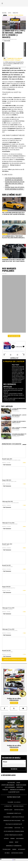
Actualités (11, 782)
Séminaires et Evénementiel (14, 845)
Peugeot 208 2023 (6, 586)
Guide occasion (21, 785)
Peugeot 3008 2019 (6, 480)
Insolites (15, 12)
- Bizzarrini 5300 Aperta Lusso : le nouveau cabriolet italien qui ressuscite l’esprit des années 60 (13, 390)
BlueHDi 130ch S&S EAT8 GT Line (9, 481)
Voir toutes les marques (14, 336)
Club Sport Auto (13, 792)
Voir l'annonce (6, 464)
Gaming (14, 849)
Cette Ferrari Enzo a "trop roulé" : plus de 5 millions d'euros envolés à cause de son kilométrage (13, 237)
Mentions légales (18, 806)
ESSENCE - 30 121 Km (6, 654)
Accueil (4, 12)
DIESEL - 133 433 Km (6, 484)
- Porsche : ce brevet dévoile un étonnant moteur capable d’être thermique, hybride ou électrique (13, 395)
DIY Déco (7, 853)
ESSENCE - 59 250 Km (6, 633)
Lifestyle (20, 787)
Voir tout (4, 273)
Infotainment (20, 838)
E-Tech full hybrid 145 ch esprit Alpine (11, 460)
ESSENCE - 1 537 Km (6, 462)
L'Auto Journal (8, 827)
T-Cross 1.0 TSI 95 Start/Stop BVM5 (9, 524)
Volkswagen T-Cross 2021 (8, 629)
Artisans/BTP (21, 849)
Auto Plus (17, 827)
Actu (9, 12)
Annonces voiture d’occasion (11, 820)
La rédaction (8, 806)
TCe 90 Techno (5, 545)
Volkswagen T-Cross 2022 (8, 522)
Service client (8, 809)
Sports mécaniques (7, 785)
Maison (11, 842)
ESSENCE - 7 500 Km (6, 611)
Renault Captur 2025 (7, 458)
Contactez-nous (18, 809)
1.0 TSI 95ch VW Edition (7, 609)
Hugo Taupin (7, 40)
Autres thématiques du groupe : (14, 835)
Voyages (6, 838)
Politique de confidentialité (14, 824)
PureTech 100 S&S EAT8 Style (8, 587)
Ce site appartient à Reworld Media (14, 831)
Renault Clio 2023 (6, 565)
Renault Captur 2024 (7, 544)
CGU (23, 820)
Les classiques (10, 787)
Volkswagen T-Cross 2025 (8, 607)
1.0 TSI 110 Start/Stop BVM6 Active (9, 630)
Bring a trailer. (11, 89)
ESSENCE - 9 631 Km (6, 590)
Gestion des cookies (17, 853)
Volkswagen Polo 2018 (7, 501)
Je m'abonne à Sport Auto (14, 813)
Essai (18, 782)
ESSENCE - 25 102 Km (6, 526)
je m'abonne (14, 702)
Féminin (12, 838)
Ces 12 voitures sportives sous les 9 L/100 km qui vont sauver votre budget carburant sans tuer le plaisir (14, 213)
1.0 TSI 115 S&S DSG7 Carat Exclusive (10, 502)
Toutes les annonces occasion (14, 659)
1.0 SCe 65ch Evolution (7, 566)
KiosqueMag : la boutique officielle (14, 817)
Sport (16, 842)
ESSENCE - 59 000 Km (6, 505)
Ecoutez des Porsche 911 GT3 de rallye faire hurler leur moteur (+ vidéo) (14, 183)
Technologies (6, 849)
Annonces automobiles (17, 789)
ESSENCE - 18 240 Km (6, 547)
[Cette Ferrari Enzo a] (14, 227)
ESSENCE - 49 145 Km (6, 569)
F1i (22, 827)
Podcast (5, 789)
